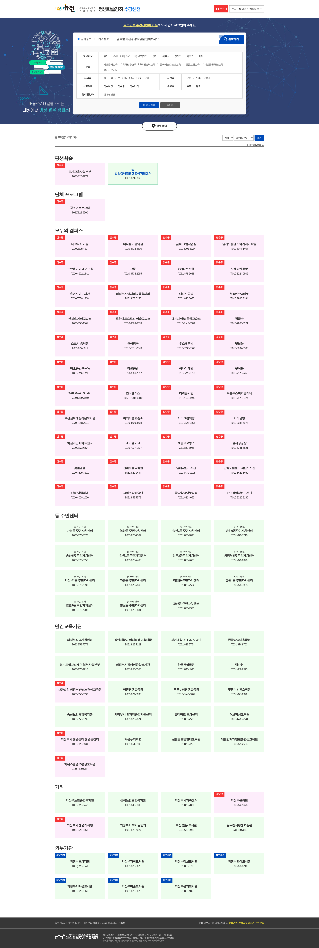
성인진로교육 (110, 70)
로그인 (223, 8)
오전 (188, 77)
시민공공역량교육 (213, 64)
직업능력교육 (148, 64)
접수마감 (134, 86)
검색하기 (233, 39)
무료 (188, 86)
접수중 (121, 86)
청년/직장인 (141, 56)
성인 (155, 56)
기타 (201, 56)
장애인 (177, 56)
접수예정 (108, 86)
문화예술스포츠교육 (170, 64)
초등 (115, 56)
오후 (198, 77)
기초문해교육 (110, 64)
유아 (106, 56)
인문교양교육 (193, 64)
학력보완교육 (129, 64)
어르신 (165, 56)
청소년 (126, 56)
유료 (198, 86)
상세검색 (161, 125)
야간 (207, 77)
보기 (259, 138)
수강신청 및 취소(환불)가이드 (247, 8)
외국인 (190, 56)
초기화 (170, 105)
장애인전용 (109, 94)
